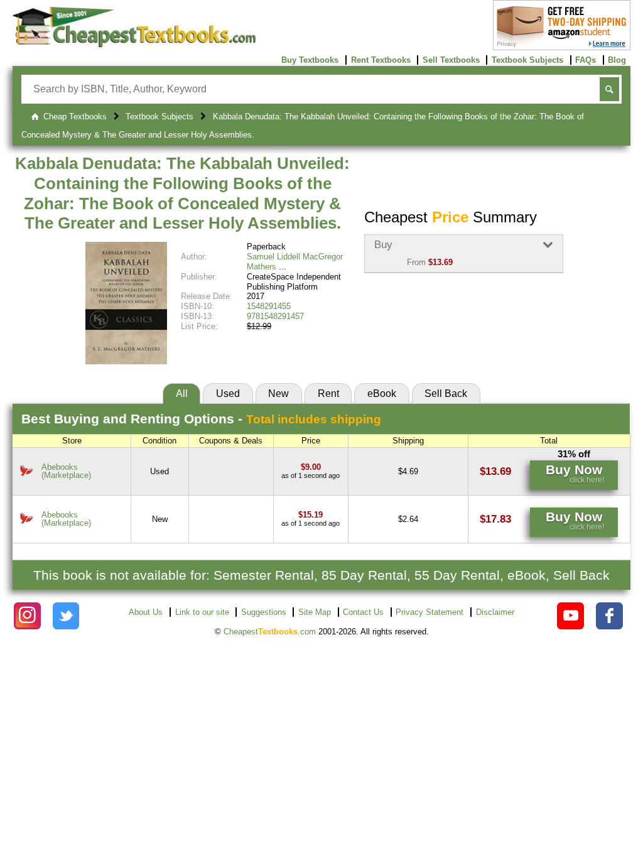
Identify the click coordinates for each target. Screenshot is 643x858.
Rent (328, 393)
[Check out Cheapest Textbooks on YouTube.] (570, 615)
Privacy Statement (429, 612)
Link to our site (202, 612)
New (278, 393)
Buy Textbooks (309, 60)
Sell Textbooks (451, 60)
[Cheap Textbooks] (134, 44)
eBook (381, 393)
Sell (445, 393)
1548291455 (269, 306)
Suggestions (263, 612)
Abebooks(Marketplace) (66, 471)
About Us (146, 612)
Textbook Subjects (527, 60)
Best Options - (201, 418)
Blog (617, 60)
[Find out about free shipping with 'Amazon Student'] (561, 47)
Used (228, 393)
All (182, 393)
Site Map (314, 612)
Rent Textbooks (381, 60)
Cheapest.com (270, 631)
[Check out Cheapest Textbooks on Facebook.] (609, 615)
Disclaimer (495, 612)
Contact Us (363, 612)
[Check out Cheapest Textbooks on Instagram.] (27, 615)
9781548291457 (275, 316)
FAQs (585, 60)
